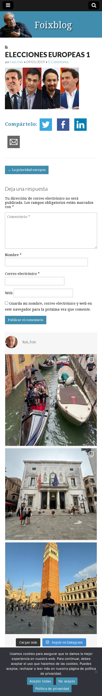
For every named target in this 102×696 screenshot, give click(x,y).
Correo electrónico (22, 274)
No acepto (66, 681)
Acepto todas (40, 681)
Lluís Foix (16, 62)
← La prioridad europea (27, 170)
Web (9, 293)
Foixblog (53, 25)
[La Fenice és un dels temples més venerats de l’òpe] (51, 494)
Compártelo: (21, 124)
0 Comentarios (58, 62)
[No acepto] (95, 671)
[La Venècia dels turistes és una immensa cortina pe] (51, 400)
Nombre (13, 255)
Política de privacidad (52, 689)
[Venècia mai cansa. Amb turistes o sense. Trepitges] (51, 588)
